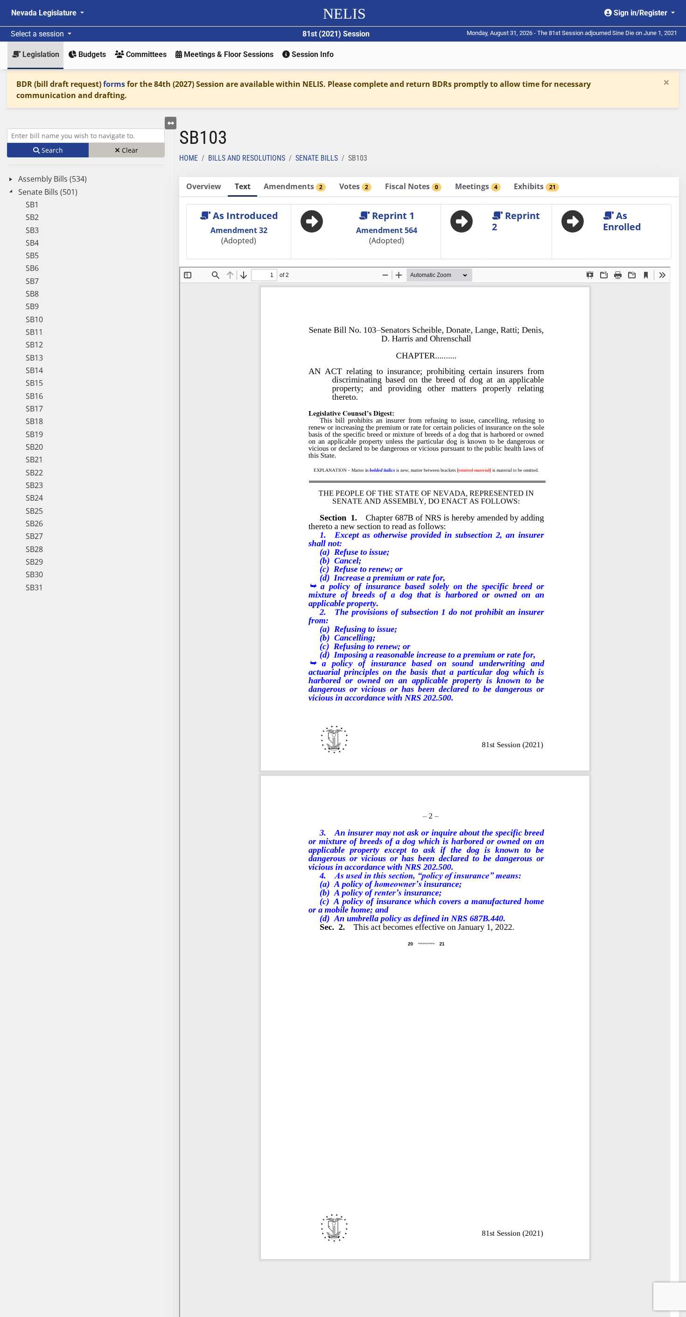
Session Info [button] (312, 54)
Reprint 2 (516, 221)
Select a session (38, 33)
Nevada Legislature (44, 12)
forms (114, 84)
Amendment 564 (386, 230)
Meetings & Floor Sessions (227, 54)
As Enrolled (622, 221)
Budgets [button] (91, 54)
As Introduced (244, 215)
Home (188, 158)
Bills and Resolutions (246, 158)
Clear (129, 150)
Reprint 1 (392, 215)
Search (51, 150)
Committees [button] (145, 54)
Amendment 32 (238, 230)
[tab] (204, 187)
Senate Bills (316, 158)
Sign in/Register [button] (640, 12)
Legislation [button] (40, 54)
